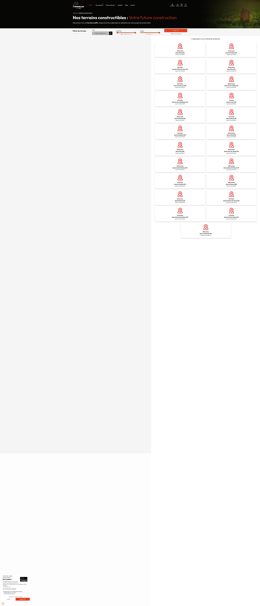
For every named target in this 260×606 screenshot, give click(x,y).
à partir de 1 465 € (180, 118)
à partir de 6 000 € (180, 151)
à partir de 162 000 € (231, 217)
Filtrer (174, 30)
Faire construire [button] (110, 5)
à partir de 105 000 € (180, 184)
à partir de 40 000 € (231, 167)
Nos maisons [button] (100, 5)
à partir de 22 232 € (180, 85)
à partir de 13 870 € (231, 85)
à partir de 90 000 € (206, 233)
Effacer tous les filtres (175, 33)
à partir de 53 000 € (231, 118)
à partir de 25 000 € (180, 102)
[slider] (117, 32)
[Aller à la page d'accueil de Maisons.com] (78, 5)
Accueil (75, 13)
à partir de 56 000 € (180, 200)
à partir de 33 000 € (231, 69)
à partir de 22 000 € (180, 134)
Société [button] (120, 5)
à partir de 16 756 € (231, 52)
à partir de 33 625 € (180, 69)
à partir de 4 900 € (180, 167)
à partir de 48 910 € (231, 102)
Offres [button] (90, 5)
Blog (126, 5)
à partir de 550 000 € (231, 200)
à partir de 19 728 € (231, 134)
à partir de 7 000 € (180, 52)
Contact (132, 5)
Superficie (119, 31)
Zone (93, 30)
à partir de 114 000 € (180, 217)
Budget (142, 31)
